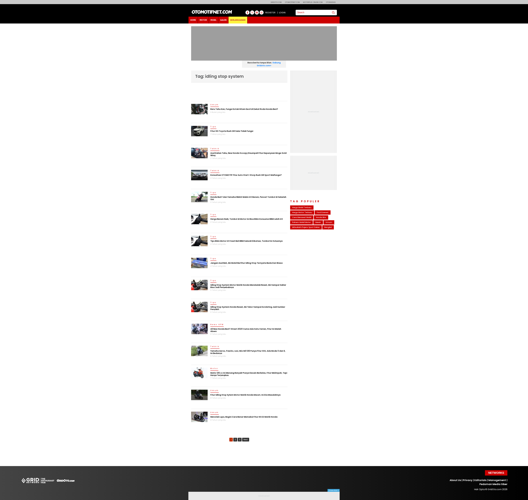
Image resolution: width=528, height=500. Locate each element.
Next (246, 439)
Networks (496, 472)
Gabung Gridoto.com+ (269, 64)
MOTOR (203, 20)
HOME (193, 20)
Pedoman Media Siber (493, 484)
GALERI (223, 20)
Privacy (467, 480)
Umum (214, 105)
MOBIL (213, 20)
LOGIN (282, 12)
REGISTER (270, 12)
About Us (455, 480)
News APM (217, 325)
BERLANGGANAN (237, 20)
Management (497, 480)
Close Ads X (334, 490)
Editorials (480, 480)
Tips (213, 127)
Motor (214, 369)
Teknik (214, 149)
